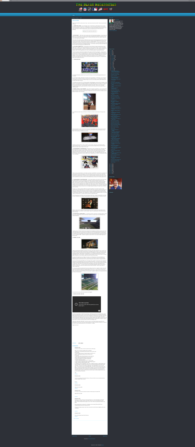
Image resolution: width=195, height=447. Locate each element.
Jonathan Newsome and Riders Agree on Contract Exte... (115, 139)
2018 (111, 53)
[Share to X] (80, 343)
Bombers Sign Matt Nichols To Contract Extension (115, 117)
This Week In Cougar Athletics (115, 82)
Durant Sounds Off (113, 100)
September (113, 59)
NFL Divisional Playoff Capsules (115, 124)
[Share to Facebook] (81, 343)
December (112, 55)
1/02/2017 (76, 416)
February (112, 68)
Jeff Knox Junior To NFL (114, 125)
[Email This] (78, 343)
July (112, 62)
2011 (111, 170)
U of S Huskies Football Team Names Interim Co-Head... (115, 132)
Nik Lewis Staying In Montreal (115, 154)
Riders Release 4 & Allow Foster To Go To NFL (115, 79)
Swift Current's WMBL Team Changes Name (115, 137)
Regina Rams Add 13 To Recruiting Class (114, 88)
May (112, 64)
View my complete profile (113, 30)
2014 (111, 166)
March (112, 67)
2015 (111, 165)
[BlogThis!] (79, 343)
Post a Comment (76, 418)
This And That (113, 105)
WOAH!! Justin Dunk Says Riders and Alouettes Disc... (116, 148)
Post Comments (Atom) (91, 438)
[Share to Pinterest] (82, 343)
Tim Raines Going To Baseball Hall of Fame (115, 113)
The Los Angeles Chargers (115, 133)
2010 (111, 171)
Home (73, 15)
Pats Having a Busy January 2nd (116, 159)
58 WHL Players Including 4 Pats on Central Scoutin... (116, 115)
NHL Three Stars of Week (114, 95)
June (112, 63)
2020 (111, 50)
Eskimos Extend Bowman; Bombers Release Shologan (115, 71)
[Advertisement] (89, 427)
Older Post (105, 436)
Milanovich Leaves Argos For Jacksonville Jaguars (115, 77)
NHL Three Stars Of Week (115, 73)
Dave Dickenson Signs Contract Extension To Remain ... (115, 104)
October (112, 58)
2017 (111, 54)
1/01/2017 (76, 388)
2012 (111, 169)
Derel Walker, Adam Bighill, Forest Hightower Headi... (116, 153)
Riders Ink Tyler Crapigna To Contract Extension (115, 145)
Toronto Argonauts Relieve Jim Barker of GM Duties (115, 91)
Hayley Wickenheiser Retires (115, 123)
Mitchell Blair (117, 19)
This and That (113, 81)
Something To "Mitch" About (115, 74)
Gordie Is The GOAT (114, 75)
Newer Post (74, 436)
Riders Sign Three (113, 156)
